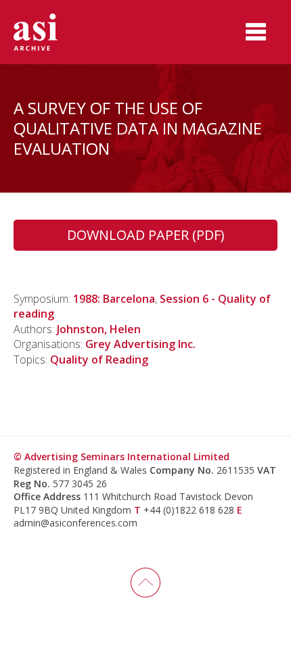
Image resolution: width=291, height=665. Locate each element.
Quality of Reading (99, 359)
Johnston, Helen (99, 329)
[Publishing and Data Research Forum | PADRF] (47, 32)
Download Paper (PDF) (146, 235)
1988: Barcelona (114, 298)
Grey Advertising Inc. (140, 344)
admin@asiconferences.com (75, 522)
